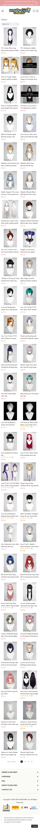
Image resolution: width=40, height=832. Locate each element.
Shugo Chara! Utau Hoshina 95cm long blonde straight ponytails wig (29, 484)
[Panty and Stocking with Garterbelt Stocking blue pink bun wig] (10, 353)
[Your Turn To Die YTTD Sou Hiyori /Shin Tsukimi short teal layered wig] (29, 295)
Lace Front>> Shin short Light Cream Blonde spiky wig (29, 136)
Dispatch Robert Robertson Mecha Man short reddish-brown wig (29, 222)
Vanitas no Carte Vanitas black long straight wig (9, 753)
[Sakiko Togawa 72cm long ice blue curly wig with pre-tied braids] (10, 180)
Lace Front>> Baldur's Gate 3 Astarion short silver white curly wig (29, 545)
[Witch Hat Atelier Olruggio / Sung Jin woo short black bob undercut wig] (29, 502)
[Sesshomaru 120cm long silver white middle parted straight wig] (10, 209)
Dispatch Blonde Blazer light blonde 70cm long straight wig (28, 193)
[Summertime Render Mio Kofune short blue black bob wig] (10, 651)
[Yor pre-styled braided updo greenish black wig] (29, 592)
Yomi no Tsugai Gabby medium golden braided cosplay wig (9, 78)
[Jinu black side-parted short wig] (10, 382)
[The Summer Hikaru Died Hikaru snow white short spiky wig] (29, 411)
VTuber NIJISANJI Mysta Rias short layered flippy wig (9, 635)
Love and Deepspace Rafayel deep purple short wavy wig (10, 515)
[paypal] (33, 807)
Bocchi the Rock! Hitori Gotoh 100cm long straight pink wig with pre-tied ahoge (10, 605)
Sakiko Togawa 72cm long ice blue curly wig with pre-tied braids (10, 193)
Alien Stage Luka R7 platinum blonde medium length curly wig (28, 280)
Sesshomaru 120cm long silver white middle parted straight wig (9, 222)
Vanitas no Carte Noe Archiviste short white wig (9, 723)
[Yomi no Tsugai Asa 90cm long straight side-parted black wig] (10, 94)
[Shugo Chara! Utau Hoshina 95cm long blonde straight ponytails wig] (29, 472)
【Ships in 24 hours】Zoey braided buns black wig (10, 280)
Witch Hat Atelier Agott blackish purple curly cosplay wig (8, 136)
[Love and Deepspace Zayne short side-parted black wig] (10, 295)
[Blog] (6, 807)
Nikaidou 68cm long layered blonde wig (27, 164)
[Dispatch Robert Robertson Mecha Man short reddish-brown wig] (29, 209)
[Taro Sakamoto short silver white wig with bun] (10, 532)
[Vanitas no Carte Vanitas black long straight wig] (10, 741)
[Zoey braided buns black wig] (10, 441)
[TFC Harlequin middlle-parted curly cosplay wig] (29, 36)
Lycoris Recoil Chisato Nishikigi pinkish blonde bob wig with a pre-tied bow (29, 664)
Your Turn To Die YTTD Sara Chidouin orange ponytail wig (9, 337)
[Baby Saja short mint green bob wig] (29, 382)
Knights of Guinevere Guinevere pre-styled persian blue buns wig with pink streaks (29, 251)
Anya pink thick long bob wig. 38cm (9, 693)
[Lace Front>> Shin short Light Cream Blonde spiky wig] (29, 123)
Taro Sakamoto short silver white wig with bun (10, 545)
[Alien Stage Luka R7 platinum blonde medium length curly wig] (29, 267)
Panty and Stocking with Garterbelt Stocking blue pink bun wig (9, 366)
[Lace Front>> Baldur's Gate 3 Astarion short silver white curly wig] (29, 532)
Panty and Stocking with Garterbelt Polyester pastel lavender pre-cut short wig (29, 337)
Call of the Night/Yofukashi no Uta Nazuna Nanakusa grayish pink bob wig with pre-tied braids (29, 635)
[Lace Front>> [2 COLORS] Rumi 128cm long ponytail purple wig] (10, 472)
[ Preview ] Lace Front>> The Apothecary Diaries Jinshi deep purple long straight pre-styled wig (28, 107)
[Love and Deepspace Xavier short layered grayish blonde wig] (10, 411)
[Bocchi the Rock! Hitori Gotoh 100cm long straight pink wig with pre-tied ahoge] (10, 592)
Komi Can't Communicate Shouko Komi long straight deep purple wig (29, 693)
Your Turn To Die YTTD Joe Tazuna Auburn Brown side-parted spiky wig (10, 251)
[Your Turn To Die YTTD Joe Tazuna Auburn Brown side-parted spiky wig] (10, 238)
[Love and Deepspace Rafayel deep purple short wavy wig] (10, 502)
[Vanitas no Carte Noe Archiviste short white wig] (10, 710)
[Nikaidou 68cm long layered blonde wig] (29, 151)
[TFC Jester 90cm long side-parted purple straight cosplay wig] (10, 36)
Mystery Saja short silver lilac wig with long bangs (28, 366)
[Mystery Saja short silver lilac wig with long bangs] (29, 353)
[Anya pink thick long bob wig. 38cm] (10, 680)
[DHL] (15, 807)
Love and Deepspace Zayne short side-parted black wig (9, 308)
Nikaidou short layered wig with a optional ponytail (10, 164)
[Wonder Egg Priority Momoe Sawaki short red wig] (29, 741)
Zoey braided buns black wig (9, 454)
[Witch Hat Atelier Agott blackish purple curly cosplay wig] (10, 123)
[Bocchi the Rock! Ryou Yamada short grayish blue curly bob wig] (10, 563)
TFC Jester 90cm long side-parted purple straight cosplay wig (10, 49)
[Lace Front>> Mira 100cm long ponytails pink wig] (29, 441)
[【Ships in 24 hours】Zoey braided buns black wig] (10, 267)
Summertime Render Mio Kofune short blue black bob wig (9, 664)
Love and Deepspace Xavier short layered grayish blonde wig (8, 424)
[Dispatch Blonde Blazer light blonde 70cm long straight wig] (29, 180)
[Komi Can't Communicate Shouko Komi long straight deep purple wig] (29, 680)
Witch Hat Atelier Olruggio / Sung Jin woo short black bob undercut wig (29, 515)
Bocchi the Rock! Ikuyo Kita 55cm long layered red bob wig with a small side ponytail (29, 576)
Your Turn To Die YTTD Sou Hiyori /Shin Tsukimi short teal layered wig (28, 308)
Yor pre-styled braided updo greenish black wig (28, 605)
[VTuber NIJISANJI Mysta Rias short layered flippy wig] (10, 622)
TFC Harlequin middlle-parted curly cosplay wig (28, 49)
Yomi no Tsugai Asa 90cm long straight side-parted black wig (9, 107)
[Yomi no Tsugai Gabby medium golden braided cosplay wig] (10, 65)
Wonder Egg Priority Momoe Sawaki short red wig (28, 753)
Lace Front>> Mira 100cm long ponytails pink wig (29, 454)
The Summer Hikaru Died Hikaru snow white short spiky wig (29, 424)
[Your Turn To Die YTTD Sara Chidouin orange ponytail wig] (10, 324)
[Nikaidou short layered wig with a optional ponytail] (10, 151)
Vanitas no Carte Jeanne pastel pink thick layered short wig (28, 723)
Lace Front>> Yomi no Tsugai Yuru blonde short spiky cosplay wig (28, 78)
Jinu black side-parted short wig (8, 395)
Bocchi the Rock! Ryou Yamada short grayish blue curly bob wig (10, 576)
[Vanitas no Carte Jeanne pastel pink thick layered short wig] (29, 710)
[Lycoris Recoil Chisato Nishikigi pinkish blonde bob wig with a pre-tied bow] (29, 651)
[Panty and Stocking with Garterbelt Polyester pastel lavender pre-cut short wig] (29, 324)
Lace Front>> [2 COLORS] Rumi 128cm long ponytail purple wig (10, 484)
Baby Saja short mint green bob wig (29, 395)
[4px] (24, 808)
